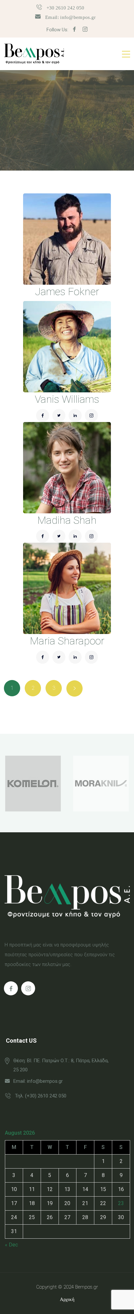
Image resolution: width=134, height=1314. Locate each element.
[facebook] (74, 30)
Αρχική (67, 1299)
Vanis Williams (67, 399)
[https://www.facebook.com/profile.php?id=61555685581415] (11, 988)
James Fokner (67, 291)
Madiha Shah (67, 520)
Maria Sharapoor (67, 641)
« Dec (11, 1245)
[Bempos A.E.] (34, 53)
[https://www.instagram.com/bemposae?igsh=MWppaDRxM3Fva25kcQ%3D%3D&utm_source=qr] (28, 988)
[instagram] (85, 30)
